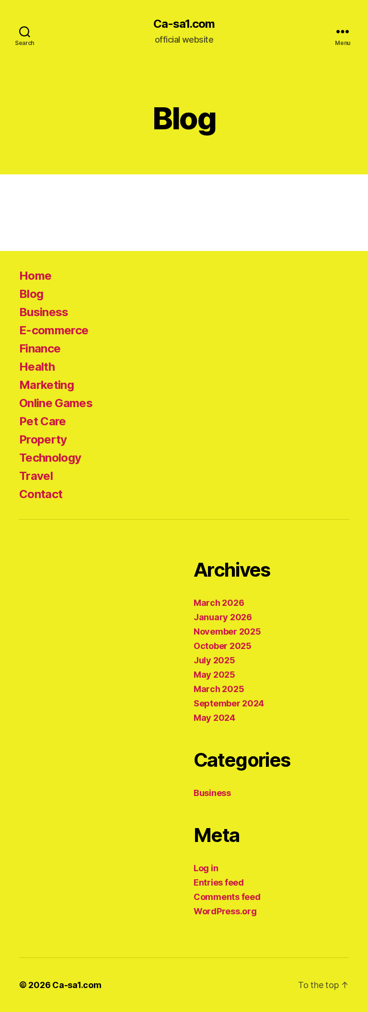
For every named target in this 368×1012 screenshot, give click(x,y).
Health (37, 367)
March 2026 (219, 603)
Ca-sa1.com (184, 24)
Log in (206, 868)
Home (35, 276)
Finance (39, 348)
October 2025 (223, 646)
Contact (40, 494)
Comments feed (227, 897)
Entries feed (219, 882)
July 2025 (214, 660)
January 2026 (223, 617)
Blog (31, 294)
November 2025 (227, 631)
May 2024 (214, 718)
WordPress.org (225, 911)
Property (43, 439)
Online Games (55, 403)
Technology (50, 458)
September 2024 (229, 703)
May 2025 (214, 675)
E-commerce (53, 330)
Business (44, 312)
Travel (36, 476)
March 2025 (219, 689)
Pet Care (42, 421)
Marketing (46, 385)
